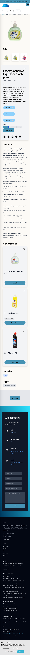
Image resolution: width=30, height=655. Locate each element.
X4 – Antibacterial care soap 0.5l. (11, 629)
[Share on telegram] (8, 136)
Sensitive (12, 127)
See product (15, 283)
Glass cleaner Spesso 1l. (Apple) (10, 585)
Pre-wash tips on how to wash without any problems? (13, 568)
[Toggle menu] (27, 4)
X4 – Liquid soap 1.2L (8, 631)
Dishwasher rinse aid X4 (9, 604)
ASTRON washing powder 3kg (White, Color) (14, 618)
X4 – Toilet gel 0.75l (7, 576)
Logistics (5, 548)
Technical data (8, 107)
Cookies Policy (6, 648)
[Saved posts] (10, 11)
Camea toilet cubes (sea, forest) (10, 591)
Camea (5, 523)
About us (5, 551)
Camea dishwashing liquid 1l (10, 608)
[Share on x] (4, 136)
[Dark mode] (13, 11)
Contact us (5, 553)
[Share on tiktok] (16, 136)
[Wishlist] (7, 11)
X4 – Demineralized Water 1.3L (10, 578)
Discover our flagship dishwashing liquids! (13, 563)
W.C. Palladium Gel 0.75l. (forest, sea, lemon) (13, 597)
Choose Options (15, 323)
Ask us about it (8, 130)
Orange (19, 127)
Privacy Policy (6, 539)
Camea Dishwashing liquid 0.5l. (10, 610)
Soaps (5, 375)
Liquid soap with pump (9, 385)
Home (3, 14)
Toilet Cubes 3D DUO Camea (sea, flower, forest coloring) (14, 594)
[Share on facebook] (12, 136)
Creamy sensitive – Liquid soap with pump (13, 633)
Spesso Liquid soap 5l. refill (9, 636)
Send (15, 506)
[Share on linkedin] (20, 136)
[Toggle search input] (3, 11)
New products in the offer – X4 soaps (12, 565)
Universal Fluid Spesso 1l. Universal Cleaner (13, 580)
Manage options (10, 651)
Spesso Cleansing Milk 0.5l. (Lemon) (11, 583)
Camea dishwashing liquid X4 (10, 606)
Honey (6, 127)
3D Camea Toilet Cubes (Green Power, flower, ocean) (14, 588)
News (4, 555)
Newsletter (15, 398)
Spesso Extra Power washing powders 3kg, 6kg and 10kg (14, 621)
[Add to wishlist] (25, 68)
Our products (6, 546)
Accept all (21, 651)
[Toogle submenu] (26, 546)
